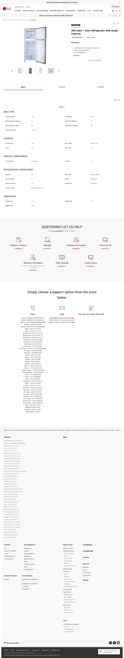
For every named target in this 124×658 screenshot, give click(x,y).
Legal (12, 650)
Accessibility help (55, 650)
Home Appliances (29, 545)
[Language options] (113, 11)
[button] (35, 45)
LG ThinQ (86, 557)
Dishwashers (27, 556)
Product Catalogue (69, 553)
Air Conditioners (27, 576)
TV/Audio (7, 545)
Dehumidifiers (25, 589)
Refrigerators (27, 548)
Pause (115, 15)
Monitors (6, 579)
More (117, 430)
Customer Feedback (69, 581)
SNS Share (118, 23)
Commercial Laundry (29, 564)
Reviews (62, 87)
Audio (5, 553)
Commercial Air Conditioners (30, 579)
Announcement (67, 589)
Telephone (66, 576)
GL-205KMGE (58, 231)
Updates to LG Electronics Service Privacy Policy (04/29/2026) (56, 15)
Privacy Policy (35, 650)
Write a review (91, 37)
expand (118, 42)
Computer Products (10, 576)
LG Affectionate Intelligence (71, 624)
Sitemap (6, 650)
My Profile (67, 607)
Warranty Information (70, 602)
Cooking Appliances (29, 553)
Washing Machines (29, 559)
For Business (115, 6)
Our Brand (86, 567)
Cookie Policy (45, 650)
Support (100, 87)
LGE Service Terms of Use (23, 650)
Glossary (86, 580)
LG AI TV (66, 627)
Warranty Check (67, 569)
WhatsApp (67, 584)
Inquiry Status (67, 579)
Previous (113, 15)
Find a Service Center (69, 599)
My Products (67, 610)
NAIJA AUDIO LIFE (9, 556)
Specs (23, 87)
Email (65, 437)
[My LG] (116, 11)
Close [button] (61, 107)
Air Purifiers (25, 586)
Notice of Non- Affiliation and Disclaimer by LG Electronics (62, 2)
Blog (65, 556)
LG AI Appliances (29, 569)
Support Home (68, 545)
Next (117, 15)
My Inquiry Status (68, 612)
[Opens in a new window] (110, 642)
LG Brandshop (87, 545)
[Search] (120, 11)
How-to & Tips (68, 558)
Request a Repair (68, 594)
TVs (5, 548)
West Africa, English (13, 643)
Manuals (66, 563)
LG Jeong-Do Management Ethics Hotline (110, 651)
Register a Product (68, 548)
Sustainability (87, 575)
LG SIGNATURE (88, 551)
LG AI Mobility (68, 631)
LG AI (65, 620)
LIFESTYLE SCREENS (10, 551)
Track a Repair (68, 597)
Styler (25, 561)
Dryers (26, 567)
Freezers (26, 551)
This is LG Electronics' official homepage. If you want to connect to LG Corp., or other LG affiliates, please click (32, 655)
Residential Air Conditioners (29, 583)
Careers (85, 570)
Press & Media (87, 573)
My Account (66, 605)
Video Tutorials (68, 561)
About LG (86, 564)
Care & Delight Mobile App (71, 586)
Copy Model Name (79, 27)
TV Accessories (8, 559)
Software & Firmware (70, 566)
